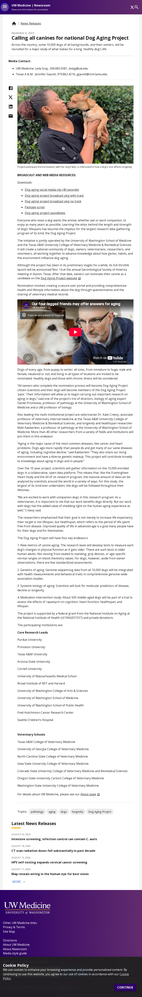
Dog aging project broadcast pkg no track (53, 201)
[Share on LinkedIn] (11, 107)
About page (88, 794)
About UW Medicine (16, 945)
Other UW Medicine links (20, 923)
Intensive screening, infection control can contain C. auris (54, 839)
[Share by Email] (11, 116)
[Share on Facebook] (11, 88)
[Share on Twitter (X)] (11, 97)
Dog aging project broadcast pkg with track (54, 196)
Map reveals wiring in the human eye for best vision (50, 874)
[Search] (137, 7)
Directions (10, 940)
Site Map (9, 931)
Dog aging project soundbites (45, 213)
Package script (35, 207)
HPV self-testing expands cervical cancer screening (49, 862)
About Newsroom (15, 949)
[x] (132, 7)
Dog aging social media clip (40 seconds (51, 190)
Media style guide (15, 953)
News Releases (31, 23)
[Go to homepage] (13, 23)
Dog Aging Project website (59, 278)
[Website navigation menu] (5, 7)
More (19, 882)
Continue (125, 987)
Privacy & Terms (14, 927)
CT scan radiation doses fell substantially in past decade (53, 851)
